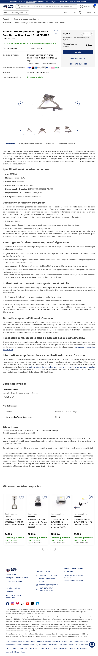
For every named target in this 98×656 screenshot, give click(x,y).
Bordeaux (64, 641)
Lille (71, 641)
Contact (9, 592)
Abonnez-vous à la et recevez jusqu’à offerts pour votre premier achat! (48, 1)
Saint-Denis (63, 645)
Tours (35, 648)
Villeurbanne (52, 645)
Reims (82, 641)
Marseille (14, 641)
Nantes (39, 641)
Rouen (76, 648)
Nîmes (44, 645)
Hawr (88, 641)
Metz (56, 648)
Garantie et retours (14, 581)
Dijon (32, 645)
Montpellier (47, 641)
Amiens (41, 648)
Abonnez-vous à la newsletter (13, 596)
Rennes (76, 641)
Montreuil (83, 648)
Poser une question (78, 63)
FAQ (7, 585)
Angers (38, 645)
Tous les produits (13, 588)
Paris (7, 641)
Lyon (20, 641)
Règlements (11, 574)
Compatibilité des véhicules (31, 143)
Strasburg (56, 641)
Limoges (28, 648)
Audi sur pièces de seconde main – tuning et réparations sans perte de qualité (62, 367)
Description (10, 143)
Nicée (33, 641)
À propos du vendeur (66, 143)
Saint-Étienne (11, 645)
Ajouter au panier (78, 58)
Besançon (63, 648)
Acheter (78, 52)
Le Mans (71, 645)
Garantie (50, 143)
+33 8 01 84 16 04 (46, 591)
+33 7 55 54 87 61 (46, 588)
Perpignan (49, 648)
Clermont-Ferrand (12, 648)
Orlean (70, 648)
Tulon (19, 645)
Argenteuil (9, 652)
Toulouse (26, 641)
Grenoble (25, 645)
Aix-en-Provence (82, 645)
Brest (22, 648)
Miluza (16, 652)
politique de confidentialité (17, 578)
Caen (23, 652)
